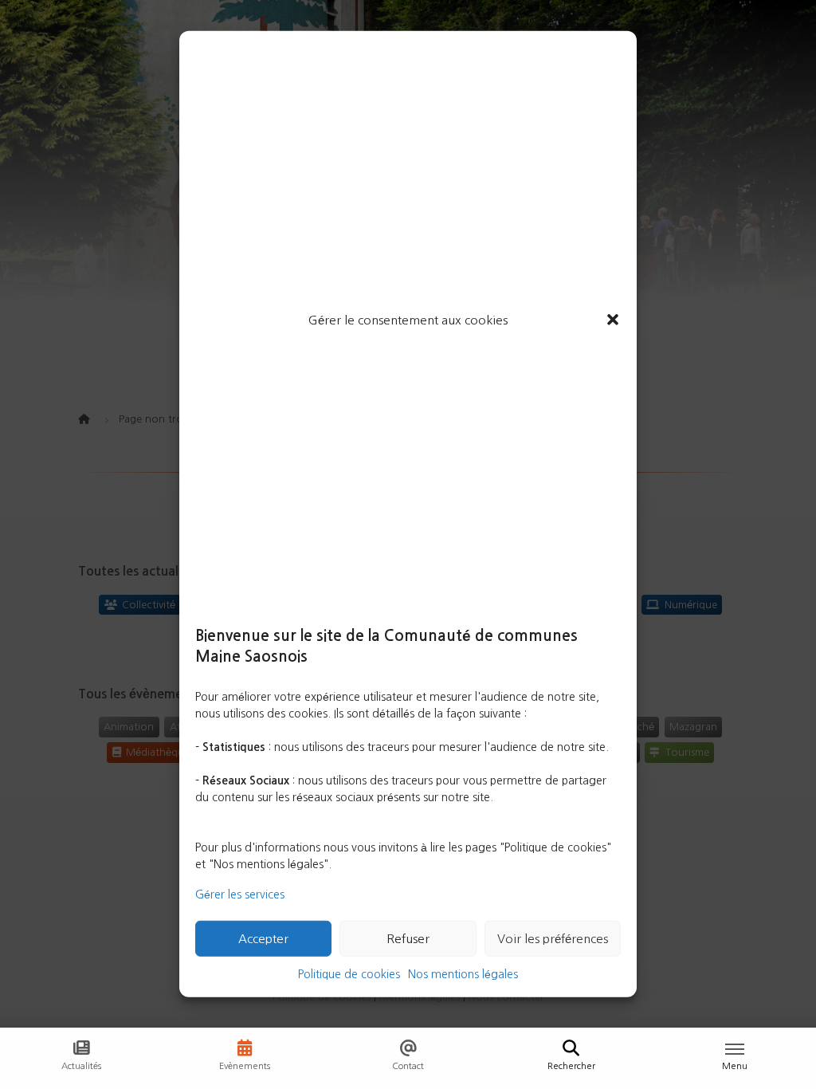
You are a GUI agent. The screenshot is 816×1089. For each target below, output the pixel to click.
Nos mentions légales (463, 974)
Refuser (408, 939)
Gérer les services (239, 894)
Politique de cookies (349, 974)
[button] (613, 320)
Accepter (263, 939)
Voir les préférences (552, 939)
